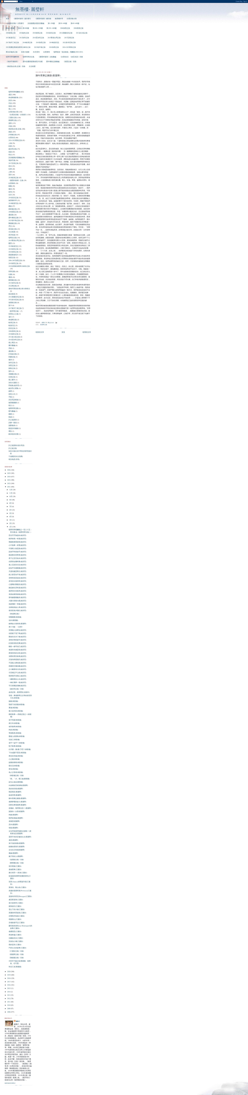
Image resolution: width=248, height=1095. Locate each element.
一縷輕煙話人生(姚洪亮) (17, 679)
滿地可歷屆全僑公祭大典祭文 (19, 288)
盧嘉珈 (11, 215)
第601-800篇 (10, 28)
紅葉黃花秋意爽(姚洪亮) (17, 643)
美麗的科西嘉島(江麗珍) (17, 913)
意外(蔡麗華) (13, 824)
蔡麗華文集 (43, 324)
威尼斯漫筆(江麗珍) (16, 899)
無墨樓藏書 (13, 402)
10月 (11, 496)
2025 (9, 473)
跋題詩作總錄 (13, 428)
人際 (10, 172)
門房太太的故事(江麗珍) (17, 948)
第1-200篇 (51, 23)
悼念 (10, 154)
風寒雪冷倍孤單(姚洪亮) (17, 591)
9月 (10, 500)
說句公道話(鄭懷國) (16, 782)
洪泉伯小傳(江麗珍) (16, 941)
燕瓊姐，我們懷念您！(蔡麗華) (20, 808)
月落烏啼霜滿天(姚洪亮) (17, 659)
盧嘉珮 (11, 351)
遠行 (10, 317)
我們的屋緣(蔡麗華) (16, 818)
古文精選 (32, 66)
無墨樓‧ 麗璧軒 (29, 9)
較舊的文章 (87, 332)
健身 (10, 360)
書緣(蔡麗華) (13, 853)
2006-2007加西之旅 (15, 260)
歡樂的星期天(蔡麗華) (17, 846)
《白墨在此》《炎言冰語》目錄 (71, 57)
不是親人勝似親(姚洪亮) (17, 663)
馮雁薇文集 (13, 374)
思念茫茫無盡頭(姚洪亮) (17, 535)
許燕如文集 (13, 354)
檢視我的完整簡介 (10, 1083)
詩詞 (10, 100)
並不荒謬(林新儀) (15, 720)
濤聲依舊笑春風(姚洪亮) (17, 656)
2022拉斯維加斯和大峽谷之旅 (19, 266)
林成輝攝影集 (13, 97)
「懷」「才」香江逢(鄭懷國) (19, 779)
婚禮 (10, 391)
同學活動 (12, 271)
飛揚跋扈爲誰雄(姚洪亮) (17, 542)
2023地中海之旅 (39, 47)
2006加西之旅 (65, 28)
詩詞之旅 (12, 328)
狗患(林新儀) (13, 730)
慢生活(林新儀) (14, 766)
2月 (10, 523)
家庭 (10, 132)
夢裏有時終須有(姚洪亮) (17, 653)
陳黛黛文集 (13, 223)
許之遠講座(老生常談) (17, 445)
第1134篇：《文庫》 (16, 627)
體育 (10, 243)
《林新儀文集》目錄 (16, 775)
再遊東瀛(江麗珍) (15, 935)
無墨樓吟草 (59, 18)
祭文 (10, 405)
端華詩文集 (13, 237)
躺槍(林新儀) (13, 701)
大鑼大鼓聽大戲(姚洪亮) (17, 601)
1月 (10, 527)
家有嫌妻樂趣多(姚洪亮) (17, 597)
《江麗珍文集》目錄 (16, 951)
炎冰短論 (12, 235)
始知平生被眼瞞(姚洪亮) (17, 568)
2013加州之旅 (24, 37)
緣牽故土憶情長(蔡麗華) (17, 623)
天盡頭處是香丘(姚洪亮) (17, 571)
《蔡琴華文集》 (14, 311)
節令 (10, 166)
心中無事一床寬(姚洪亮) (17, 545)
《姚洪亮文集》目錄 (16, 689)
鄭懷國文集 (13, 280)
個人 (10, 109)
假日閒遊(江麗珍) (15, 866)
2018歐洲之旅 (27, 42)
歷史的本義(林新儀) (16, 756)
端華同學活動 (13, 408)
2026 (9, 470)
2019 (9, 975)
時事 (10, 146)
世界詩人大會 (13, 314)
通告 (10, 431)
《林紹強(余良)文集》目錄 (15, 66)
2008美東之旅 (78, 28)
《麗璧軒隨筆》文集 (16, 180)
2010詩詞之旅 (51, 33)
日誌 (10, 103)
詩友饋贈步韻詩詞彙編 (36, 23)
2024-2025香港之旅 (69, 47)
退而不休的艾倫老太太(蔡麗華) (20, 837)
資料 (10, 123)
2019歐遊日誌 (54, 42)
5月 (10, 513)
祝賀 (10, 152)
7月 (10, 506)
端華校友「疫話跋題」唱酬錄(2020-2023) (68, 52)
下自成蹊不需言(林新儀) (17, 752)
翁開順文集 (13, 302)
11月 (11, 493)
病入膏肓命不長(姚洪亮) (17, 574)
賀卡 (10, 305)
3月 (10, 520)
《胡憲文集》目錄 (69, 61)
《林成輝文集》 (14, 614)
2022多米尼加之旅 (69, 42)
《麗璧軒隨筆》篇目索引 (22, 18)
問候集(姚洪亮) (14, 385)
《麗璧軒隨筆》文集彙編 (47, 57)
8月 (10, 503)
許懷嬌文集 (13, 134)
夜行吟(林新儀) (14, 723)
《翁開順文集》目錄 (16, 859)
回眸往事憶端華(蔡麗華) (17, 805)
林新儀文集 (13, 209)
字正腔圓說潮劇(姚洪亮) (17, 685)
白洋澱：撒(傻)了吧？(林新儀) (20, 749)
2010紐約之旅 (24, 33)
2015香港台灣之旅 (54, 37)
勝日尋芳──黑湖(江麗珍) (18, 872)
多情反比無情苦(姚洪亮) (17, 581)
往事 (10, 169)
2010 (9, 1005)
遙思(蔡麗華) (13, 840)
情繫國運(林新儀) (15, 617)
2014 (9, 992)
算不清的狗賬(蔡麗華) (17, 843)
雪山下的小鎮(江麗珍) (17, 909)
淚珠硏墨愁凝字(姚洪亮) (17, 640)
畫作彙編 (12, 345)
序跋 (10, 348)
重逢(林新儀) (13, 707)
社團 (10, 274)
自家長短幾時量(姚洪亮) (17, 561)
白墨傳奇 (46, 52)
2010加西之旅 (37, 33)
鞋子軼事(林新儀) (15, 746)
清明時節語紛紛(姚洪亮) (17, 578)
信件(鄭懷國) (13, 620)
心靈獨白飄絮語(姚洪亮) (17, 584)
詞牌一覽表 (13, 422)
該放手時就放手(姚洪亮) (17, 551)
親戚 (10, 417)
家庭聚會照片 (13, 255)
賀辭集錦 (12, 425)
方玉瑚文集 (13, 286)
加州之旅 (12, 362)
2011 (9, 1002)
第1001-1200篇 (38, 28)
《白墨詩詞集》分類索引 (15, 23)
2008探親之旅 (11, 33)
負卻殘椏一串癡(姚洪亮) (17, 604)
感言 (10, 94)
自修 (10, 126)
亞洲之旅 (12, 377)
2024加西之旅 (54, 47)
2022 (9, 483)
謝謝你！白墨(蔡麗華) (17, 811)
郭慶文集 (12, 357)
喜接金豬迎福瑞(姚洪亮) (17, 594)
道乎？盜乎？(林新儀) (17, 743)
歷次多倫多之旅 (11, 52)
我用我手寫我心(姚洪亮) (17, 676)
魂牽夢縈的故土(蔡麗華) (17, 802)
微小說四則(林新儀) (16, 711)
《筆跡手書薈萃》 (12, 61)
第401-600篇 (75, 23)
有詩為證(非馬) (14, 459)
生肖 (10, 195)
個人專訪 (12, 342)
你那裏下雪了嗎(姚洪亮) (17, 633)
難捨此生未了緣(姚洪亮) (17, 637)
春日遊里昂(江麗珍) (16, 903)
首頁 (7, 18)
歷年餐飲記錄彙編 (52, 61)
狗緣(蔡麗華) (13, 815)
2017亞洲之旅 (69, 37)
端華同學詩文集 (28, 57)
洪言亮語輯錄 (13, 400)
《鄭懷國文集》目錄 (16, 863)
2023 (9, 480)
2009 (9, 1008)
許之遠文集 (13, 448)
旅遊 (10, 106)
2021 (9, 487)
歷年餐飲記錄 (13, 217)
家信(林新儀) (13, 769)
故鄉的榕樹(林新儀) (16, 762)
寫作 (10, 175)
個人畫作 (12, 380)
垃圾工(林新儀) (14, 739)
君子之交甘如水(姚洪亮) (17, 558)
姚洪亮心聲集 (13, 388)
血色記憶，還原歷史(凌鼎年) (19, 692)
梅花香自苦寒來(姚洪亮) (17, 555)
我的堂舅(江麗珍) (15, 944)
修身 (10, 189)
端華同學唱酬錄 (14, 92)
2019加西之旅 (41, 42)
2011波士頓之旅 (81, 33)
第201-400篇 (63, 23)
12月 (11, 490)
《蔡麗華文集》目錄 (16, 954)
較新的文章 (40, 332)
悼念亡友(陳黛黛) (15, 966)
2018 (9, 978)
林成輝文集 (13, 319)
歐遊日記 (12, 325)
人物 (10, 143)
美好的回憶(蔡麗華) (16, 788)
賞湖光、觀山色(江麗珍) (17, 887)
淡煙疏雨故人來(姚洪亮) (17, 607)
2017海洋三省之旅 (12, 42)
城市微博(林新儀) (15, 726)
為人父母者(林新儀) (16, 772)
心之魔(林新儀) (14, 759)
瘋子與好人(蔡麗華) (16, 856)
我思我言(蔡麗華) (15, 792)
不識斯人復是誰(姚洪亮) (17, 548)
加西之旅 (12, 365)
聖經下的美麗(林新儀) (17, 704)
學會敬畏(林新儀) (15, 733)
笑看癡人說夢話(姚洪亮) (17, 630)
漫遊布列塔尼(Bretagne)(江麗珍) (20, 896)
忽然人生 (12, 394)
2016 (9, 985)
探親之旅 (12, 368)
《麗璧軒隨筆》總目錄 (43, 18)
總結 (10, 206)
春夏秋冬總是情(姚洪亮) (17, 650)
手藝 (10, 397)
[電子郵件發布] (56, 322)
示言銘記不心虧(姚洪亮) (17, 672)
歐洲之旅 (12, 322)
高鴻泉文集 (13, 229)
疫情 (10, 192)
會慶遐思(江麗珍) (15, 931)
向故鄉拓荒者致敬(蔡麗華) (18, 785)
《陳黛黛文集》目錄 (16, 958)
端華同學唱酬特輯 (12, 57)
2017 (9, 981)
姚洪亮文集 (13, 149)
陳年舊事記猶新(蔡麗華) (17, 798)
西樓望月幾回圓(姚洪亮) (17, 666)
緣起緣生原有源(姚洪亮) (17, 587)
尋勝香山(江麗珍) (15, 919)
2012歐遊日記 (11, 37)
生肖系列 (36, 52)
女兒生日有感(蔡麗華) (17, 850)
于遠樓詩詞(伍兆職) (16, 456)
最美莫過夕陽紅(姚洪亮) (17, 610)
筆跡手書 (12, 160)
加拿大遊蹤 (25, 52)
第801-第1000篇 (23, 28)
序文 (10, 226)
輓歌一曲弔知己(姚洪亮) (17, 646)
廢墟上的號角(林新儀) (17, 736)
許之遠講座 (13, 420)
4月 (10, 516)
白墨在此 (12, 137)
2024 (9, 476)
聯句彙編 (12, 411)
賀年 (10, 371)
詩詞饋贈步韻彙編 (15, 157)
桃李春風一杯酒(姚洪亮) (17, 538)
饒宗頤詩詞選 (13, 434)
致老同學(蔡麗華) (15, 795)
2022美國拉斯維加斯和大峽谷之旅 (18, 47)
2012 (9, 998)
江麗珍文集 (13, 117)
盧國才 (18, 1021)
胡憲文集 (12, 257)
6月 (10, 510)
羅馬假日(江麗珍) (15, 906)
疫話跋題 (12, 294)
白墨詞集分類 (72, 18)
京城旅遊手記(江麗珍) (17, 922)
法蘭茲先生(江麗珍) (16, 938)
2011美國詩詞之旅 (65, 33)
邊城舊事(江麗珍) (15, 869)
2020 (9, 971)
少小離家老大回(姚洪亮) (17, 669)
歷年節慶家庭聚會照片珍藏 (33, 61)
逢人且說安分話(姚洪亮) (17, 565)
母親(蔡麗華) (13, 828)
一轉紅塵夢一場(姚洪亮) (17, 682)
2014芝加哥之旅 (38, 37)
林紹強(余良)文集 (15, 129)
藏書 (10, 414)
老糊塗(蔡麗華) (14, 821)
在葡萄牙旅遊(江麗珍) (17, 916)
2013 (9, 995)
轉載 (10, 186)
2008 (9, 1012)
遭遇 (10, 277)
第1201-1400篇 (51, 28)
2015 (9, 988)
